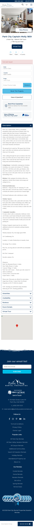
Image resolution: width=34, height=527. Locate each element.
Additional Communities (17, 449)
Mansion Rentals (17, 477)
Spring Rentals (18, 483)
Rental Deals (17, 487)
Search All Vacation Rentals (17, 452)
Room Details (7, 307)
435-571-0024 (29, 1)
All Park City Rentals (17, 439)
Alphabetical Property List (17, 458)
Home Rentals (17, 474)
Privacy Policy (17, 427)
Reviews (6, 302)
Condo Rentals (18, 471)
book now (24, 524)
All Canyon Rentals (17, 445)
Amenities (6, 293)
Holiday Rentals (17, 455)
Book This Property (17, 91)
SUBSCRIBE (17, 371)
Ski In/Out (17, 480)
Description (7, 125)
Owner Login (17, 430)
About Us (17, 462)
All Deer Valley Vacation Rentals (17, 442)
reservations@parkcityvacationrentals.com (18, 409)
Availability (6, 298)
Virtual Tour (17, 46)
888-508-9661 (19, 1)
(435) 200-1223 (18, 405)
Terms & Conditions (17, 424)
